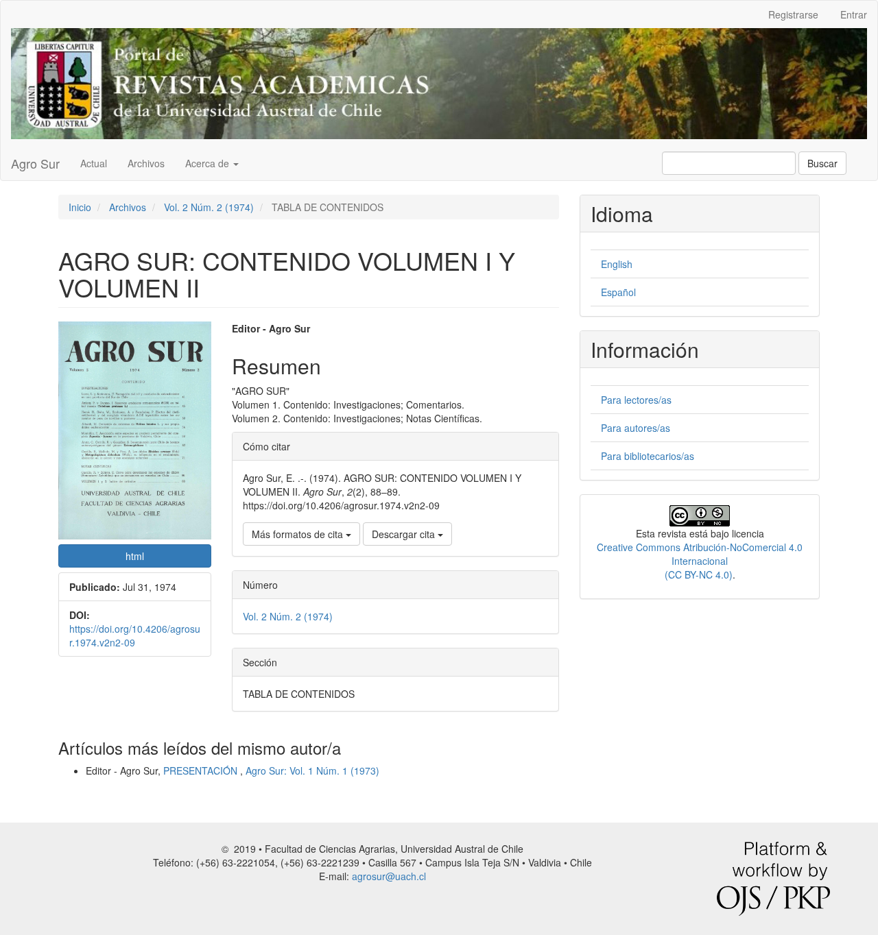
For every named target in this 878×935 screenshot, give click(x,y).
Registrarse (793, 14)
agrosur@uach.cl (389, 876)
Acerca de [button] (208, 163)
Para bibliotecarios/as (647, 456)
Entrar (853, 14)
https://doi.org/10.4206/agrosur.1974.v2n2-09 (134, 635)
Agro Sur (35, 163)
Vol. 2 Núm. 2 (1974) (209, 207)
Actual (93, 163)
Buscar (822, 163)
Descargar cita (405, 534)
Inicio (80, 207)
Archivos (146, 163)
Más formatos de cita (299, 534)
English (616, 264)
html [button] (135, 556)
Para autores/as (635, 428)
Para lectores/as (636, 399)
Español (618, 292)
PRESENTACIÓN (201, 770)
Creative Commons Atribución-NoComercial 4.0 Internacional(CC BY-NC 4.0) (700, 560)
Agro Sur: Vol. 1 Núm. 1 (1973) (312, 770)
